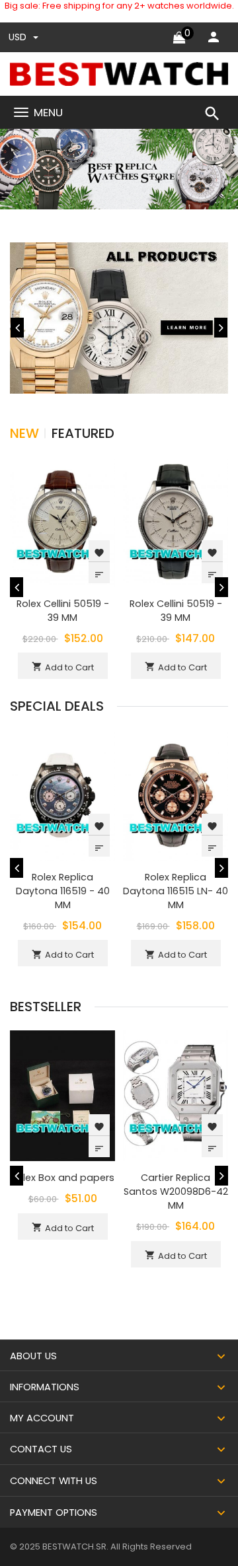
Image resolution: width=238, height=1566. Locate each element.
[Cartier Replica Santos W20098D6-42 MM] (175, 1095)
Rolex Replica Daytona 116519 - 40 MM (63, 891)
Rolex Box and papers (62, 1177)
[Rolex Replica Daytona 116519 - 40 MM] (62, 794)
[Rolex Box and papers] (62, 1095)
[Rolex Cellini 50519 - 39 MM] (62, 521)
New (24, 433)
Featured (83, 433)
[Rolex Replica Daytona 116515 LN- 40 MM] (175, 794)
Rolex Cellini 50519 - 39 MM (63, 610)
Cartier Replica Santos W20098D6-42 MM (176, 1191)
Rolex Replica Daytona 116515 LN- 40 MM (175, 891)
